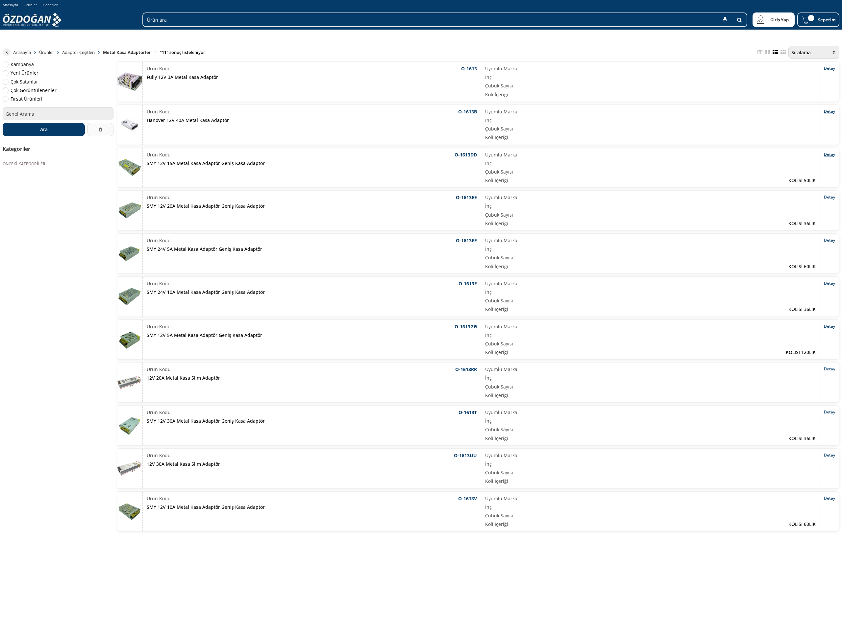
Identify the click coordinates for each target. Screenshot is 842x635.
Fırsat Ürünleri (26, 99)
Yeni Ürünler (24, 73)
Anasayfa (10, 4)
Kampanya (22, 64)
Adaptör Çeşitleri (78, 52)
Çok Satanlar (24, 81)
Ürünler (30, 4)
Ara (44, 129)
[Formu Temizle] (100, 129)
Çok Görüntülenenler (34, 90)
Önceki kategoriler (24, 164)
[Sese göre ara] (725, 19)
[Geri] (7, 52)
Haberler (50, 5)
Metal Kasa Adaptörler (127, 52)
